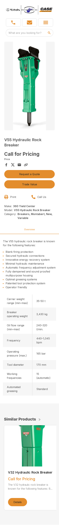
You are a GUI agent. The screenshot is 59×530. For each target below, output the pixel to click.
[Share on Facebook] (6, 165)
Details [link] (17, 502)
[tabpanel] (29, 86)
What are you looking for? (25, 32)
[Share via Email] (19, 165)
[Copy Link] (26, 165)
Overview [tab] (29, 229)
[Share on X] (13, 165)
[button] (13, 22)
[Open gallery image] (29, 86)
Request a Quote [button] (29, 174)
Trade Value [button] (29, 184)
